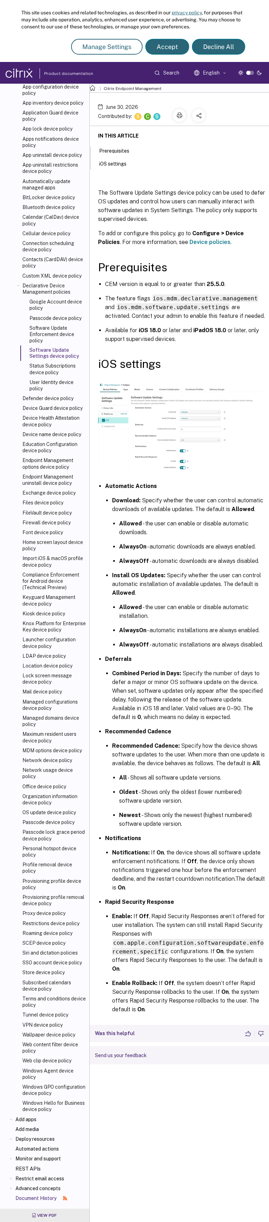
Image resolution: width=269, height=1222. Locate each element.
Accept (167, 46)
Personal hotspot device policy (49, 852)
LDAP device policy (44, 656)
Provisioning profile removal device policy (53, 900)
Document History (36, 1198)
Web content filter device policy (50, 1048)
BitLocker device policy (48, 197)
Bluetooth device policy (48, 207)
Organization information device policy (49, 799)
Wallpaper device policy (48, 1035)
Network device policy (47, 760)
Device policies (209, 242)
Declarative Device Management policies (46, 289)
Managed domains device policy (50, 721)
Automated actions (37, 1149)
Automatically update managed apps (46, 184)
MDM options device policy (52, 750)
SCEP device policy (43, 943)
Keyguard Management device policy (48, 600)
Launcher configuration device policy (49, 643)
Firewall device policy (46, 522)
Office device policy (44, 786)
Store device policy (43, 972)
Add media (27, 1129)
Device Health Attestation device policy (51, 421)
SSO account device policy (52, 962)
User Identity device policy (51, 385)
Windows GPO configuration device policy (53, 1090)
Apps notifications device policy (50, 142)
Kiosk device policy (43, 613)
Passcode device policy (55, 318)
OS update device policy (49, 812)
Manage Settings (106, 46)
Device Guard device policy (52, 408)
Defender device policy (48, 398)
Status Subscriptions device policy (52, 369)
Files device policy (42, 502)
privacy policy (187, 12)
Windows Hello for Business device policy (53, 1106)
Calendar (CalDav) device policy (50, 220)
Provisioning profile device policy (51, 884)
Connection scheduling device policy (48, 246)
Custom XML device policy (52, 276)
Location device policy (47, 666)
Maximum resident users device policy (49, 737)
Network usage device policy (47, 773)
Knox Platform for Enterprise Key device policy (54, 627)
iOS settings (112, 164)
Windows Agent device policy (48, 1074)
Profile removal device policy (47, 868)
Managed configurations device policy (50, 705)
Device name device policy (51, 434)
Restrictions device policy (51, 923)
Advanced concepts (38, 1188)
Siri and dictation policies (50, 953)
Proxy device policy (43, 913)
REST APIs (28, 1169)
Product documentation (60, 73)
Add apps (25, 1119)
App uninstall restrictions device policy (50, 168)
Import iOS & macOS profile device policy (52, 561)
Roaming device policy (47, 933)
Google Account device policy (55, 305)
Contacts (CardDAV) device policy (52, 262)
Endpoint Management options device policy (47, 463)
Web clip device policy (46, 1060)
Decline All (218, 46)
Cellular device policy (46, 233)
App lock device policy (47, 129)
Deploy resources (35, 1139)
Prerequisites (114, 151)
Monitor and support (38, 1158)
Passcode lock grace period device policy (53, 835)
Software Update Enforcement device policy (51, 334)
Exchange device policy (49, 493)
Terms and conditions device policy (54, 1002)
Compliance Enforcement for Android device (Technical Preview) (50, 581)
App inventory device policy (52, 103)
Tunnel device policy (45, 1015)
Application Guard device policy (50, 116)
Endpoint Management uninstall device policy (47, 480)
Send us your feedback (121, 1055)
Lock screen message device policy (47, 679)
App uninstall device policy (52, 155)
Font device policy (42, 532)
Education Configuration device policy (49, 447)
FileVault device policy (47, 513)
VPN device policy (42, 1025)
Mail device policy (42, 691)
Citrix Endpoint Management (132, 88)
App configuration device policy (50, 90)
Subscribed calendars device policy (46, 986)
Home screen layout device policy (52, 545)
